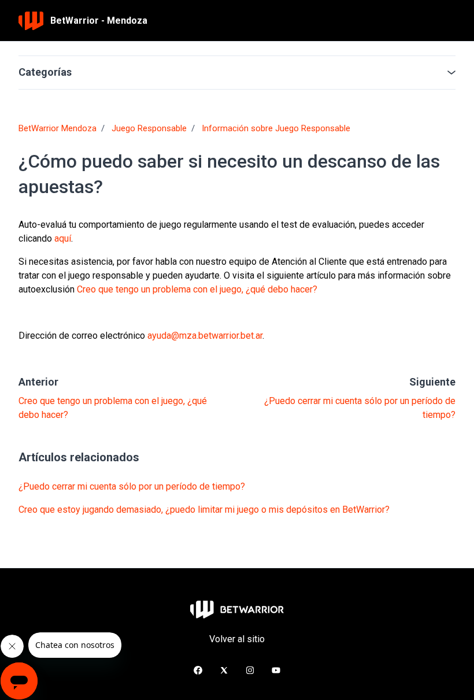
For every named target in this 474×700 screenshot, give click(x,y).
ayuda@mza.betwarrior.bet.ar (204, 335)
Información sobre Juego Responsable (276, 128)
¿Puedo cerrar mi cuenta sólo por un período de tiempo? (131, 486)
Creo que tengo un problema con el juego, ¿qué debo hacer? (196, 289)
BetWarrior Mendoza (57, 128)
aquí (61, 238)
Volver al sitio (237, 639)
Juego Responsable (149, 128)
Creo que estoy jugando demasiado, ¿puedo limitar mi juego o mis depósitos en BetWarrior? (204, 509)
